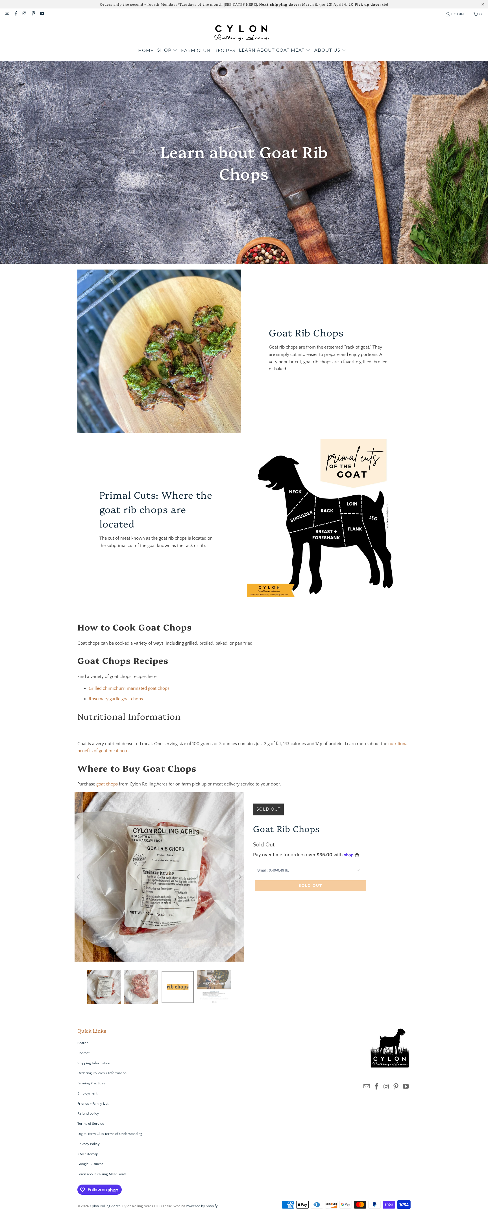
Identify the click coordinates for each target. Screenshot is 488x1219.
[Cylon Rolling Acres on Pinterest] (33, 14)
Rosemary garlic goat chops (116, 698)
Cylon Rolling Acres (105, 1206)
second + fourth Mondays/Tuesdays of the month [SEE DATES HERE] (193, 4)
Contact (83, 1053)
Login (457, 14)
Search (82, 1043)
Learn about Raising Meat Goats (102, 1174)
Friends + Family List (92, 1104)
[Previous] (78, 877)
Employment (87, 1093)
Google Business (90, 1164)
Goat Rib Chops (286, 828)
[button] (167, 50)
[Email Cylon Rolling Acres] (6, 14)
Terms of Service (90, 1124)
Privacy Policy (88, 1144)
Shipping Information (93, 1063)
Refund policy (88, 1113)
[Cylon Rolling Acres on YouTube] (42, 14)
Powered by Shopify (202, 1206)
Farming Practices (91, 1083)
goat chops (107, 784)
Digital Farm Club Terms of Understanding (109, 1134)
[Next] (239, 877)
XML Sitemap (87, 1154)
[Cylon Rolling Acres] (241, 33)
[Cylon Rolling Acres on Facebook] (15, 14)
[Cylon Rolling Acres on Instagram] (24, 14)
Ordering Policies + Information (102, 1073)
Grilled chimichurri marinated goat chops (130, 688)
